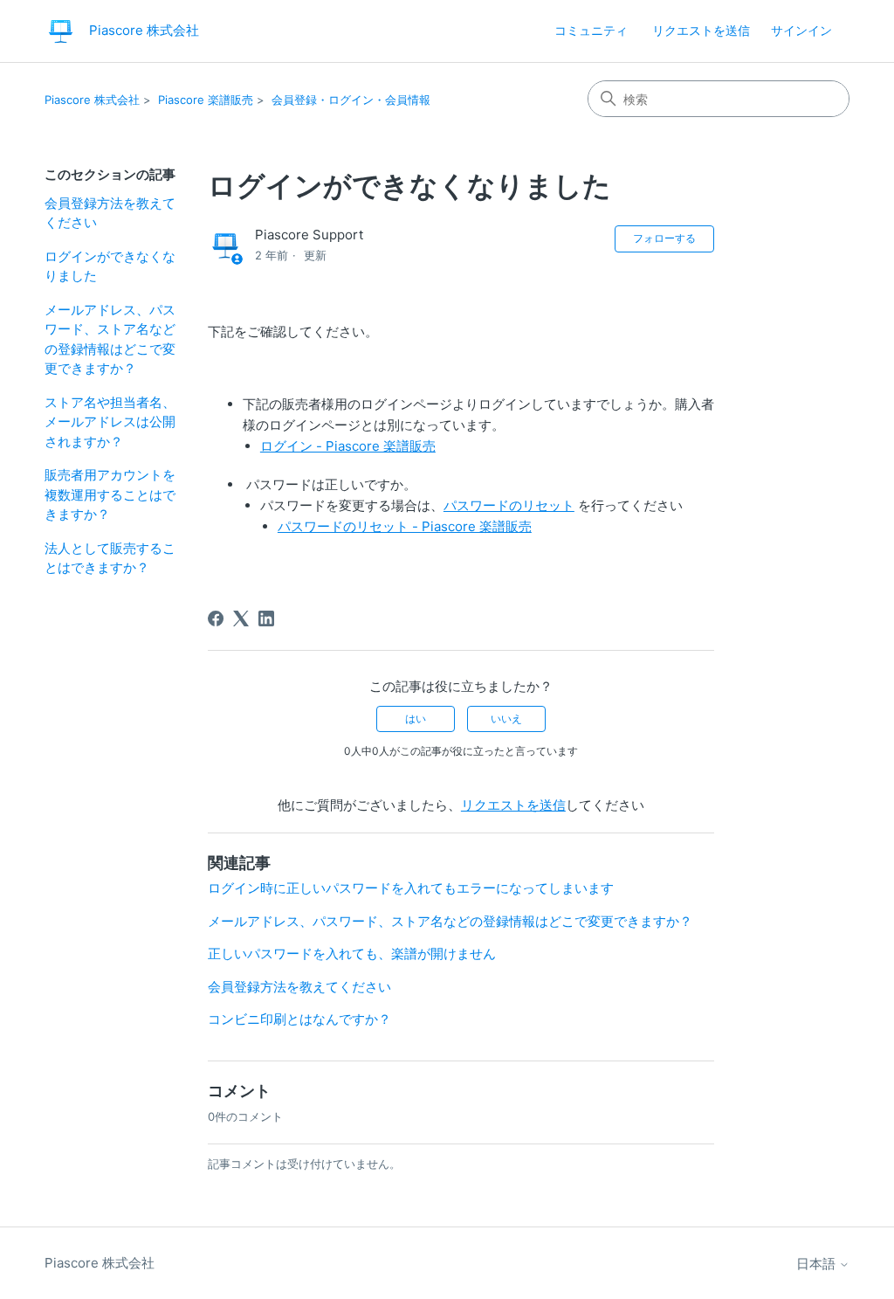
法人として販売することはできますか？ (110, 558)
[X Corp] (241, 618)
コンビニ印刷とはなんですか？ (299, 1019)
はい (415, 718)
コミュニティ (591, 30)
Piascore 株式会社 (92, 100)
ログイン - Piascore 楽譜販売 (348, 446)
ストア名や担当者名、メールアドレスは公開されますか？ (110, 422)
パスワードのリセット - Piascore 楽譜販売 (405, 526)
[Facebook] (216, 618)
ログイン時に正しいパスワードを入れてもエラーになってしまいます (411, 888)
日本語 (817, 1263)
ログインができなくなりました (110, 266)
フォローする (664, 238)
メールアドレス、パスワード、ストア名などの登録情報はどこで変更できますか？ (110, 339)
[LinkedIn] (266, 618)
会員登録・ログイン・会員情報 (351, 100)
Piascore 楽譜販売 (205, 100)
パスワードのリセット (509, 505)
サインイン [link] (801, 30)
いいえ (506, 718)
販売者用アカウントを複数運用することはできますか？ (110, 494)
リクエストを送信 (701, 30)
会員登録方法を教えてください (110, 213)
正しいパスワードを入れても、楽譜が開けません (352, 953)
